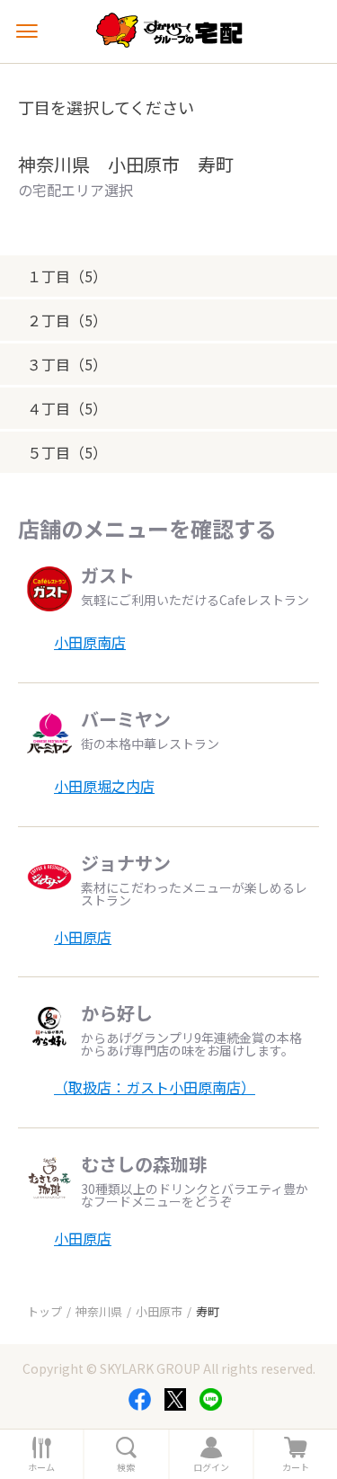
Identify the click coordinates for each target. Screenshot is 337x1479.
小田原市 (159, 1311)
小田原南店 (90, 642)
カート (295, 1467)
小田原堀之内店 (104, 786)
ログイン (211, 1467)
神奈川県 (98, 1311)
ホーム (41, 1467)
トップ (44, 1311)
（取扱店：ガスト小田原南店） (154, 1087)
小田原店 (82, 937)
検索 (126, 1467)
